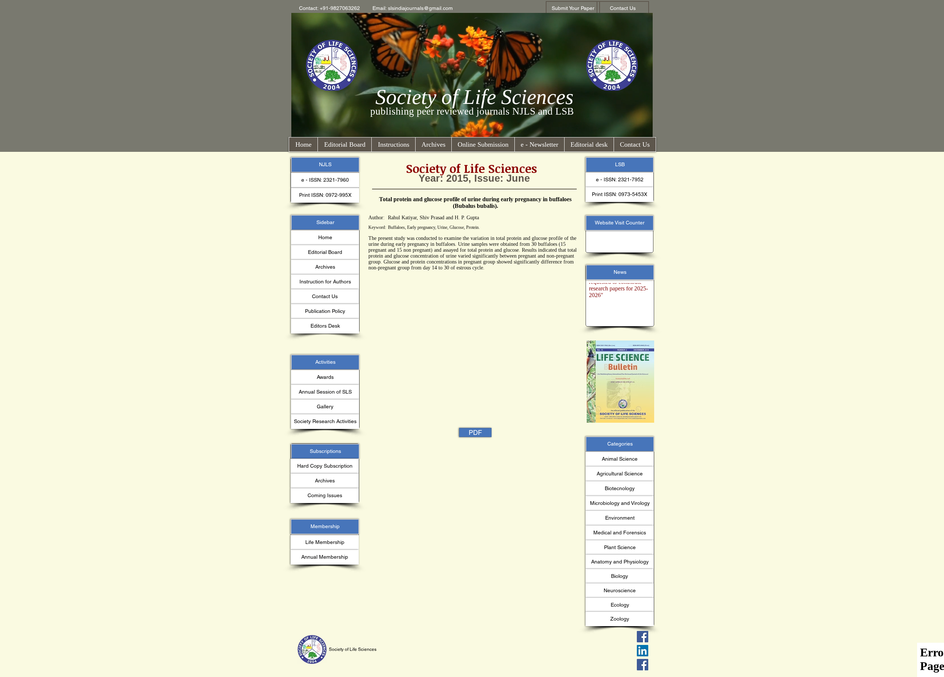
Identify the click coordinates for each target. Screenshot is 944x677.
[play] (634, 346)
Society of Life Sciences (474, 96)
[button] (329, 8)
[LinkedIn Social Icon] (642, 650)
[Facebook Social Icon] (642, 636)
